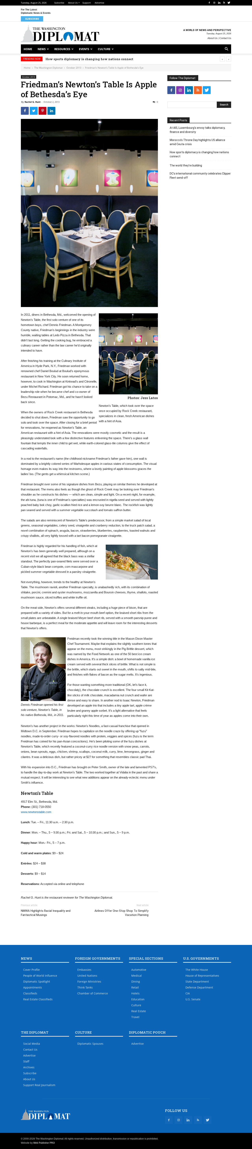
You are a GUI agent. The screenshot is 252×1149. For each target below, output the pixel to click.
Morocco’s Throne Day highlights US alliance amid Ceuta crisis (197, 142)
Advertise (99, 2)
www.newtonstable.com (36, 812)
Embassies (84, 970)
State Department (197, 981)
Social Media (31, 1043)
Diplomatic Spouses (90, 1043)
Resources (62, 49)
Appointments (32, 987)
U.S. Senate (192, 999)
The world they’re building (186, 165)
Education (138, 999)
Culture (104, 49)
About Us (73, 2)
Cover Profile (31, 970)
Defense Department (199, 987)
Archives (28, 1067)
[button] (226, 49)
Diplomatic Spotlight (36, 981)
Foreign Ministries (89, 981)
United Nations (87, 975)
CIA (187, 993)
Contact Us (225, 38)
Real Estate (138, 1011)
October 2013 (73, 67)
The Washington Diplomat (48, 67)
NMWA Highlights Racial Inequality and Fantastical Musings (45, 913)
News (42, 49)
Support (86, 2)
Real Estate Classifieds (38, 999)
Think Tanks (85, 987)
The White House (196, 970)
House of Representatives (202, 975)
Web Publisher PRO (44, 1143)
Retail (135, 987)
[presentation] (222, 59)
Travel (135, 1017)
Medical (136, 975)
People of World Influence (40, 975)
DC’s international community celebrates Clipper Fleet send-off (200, 175)
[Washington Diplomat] (60, 33)
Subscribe (59, 2)
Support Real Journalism (39, 1085)
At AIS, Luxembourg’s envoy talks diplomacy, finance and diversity (197, 129)
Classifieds (30, 993)
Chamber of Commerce (92, 993)
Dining (135, 981)
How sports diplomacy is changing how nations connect (89, 59)
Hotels (135, 993)
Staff (26, 1061)
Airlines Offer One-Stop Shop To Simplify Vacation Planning (121, 913)
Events (84, 49)
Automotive (138, 970)
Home (28, 49)
